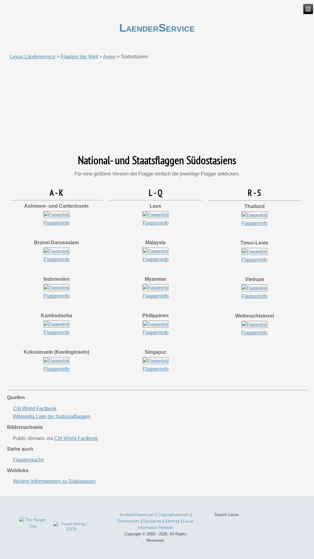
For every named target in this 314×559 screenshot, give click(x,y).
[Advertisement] (157, 107)
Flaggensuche (28, 459)
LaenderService (157, 27)
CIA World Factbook (34, 408)
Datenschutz (128, 521)
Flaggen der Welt (79, 56)
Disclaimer (152, 521)
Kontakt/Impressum (137, 514)
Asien (109, 56)
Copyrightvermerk (173, 514)
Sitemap (172, 521)
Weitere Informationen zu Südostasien (54, 481)
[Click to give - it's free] (33, 526)
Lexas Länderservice (33, 56)
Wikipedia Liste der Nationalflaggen (51, 416)
